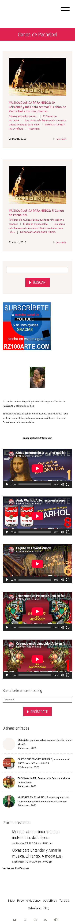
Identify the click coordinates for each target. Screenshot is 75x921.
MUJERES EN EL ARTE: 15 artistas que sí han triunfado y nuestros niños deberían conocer (43, 799)
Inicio (11, 900)
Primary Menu (65, 9)
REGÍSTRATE (39, 712)
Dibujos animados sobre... (23, 116)
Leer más (60, 139)
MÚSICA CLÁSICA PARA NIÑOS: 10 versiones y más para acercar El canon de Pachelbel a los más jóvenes (37, 106)
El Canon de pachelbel (35, 223)
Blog (46, 908)
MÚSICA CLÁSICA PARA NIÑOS (37, 232)
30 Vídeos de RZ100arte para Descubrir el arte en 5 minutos (44, 780)
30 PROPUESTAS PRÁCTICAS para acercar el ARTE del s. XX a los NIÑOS (43, 761)
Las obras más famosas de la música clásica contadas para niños (37, 228)
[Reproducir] (7, 484)
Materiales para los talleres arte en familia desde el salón (45, 742)
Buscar (39, 282)
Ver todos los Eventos (16, 868)
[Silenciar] (62, 484)
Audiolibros (50, 900)
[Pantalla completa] (68, 484)
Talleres (64, 900)
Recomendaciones (29, 900)
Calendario (34, 908)
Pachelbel (34, 128)
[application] (37, 468)
